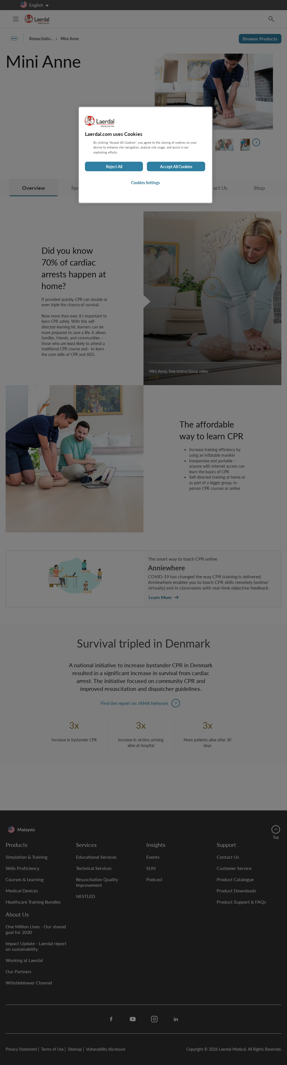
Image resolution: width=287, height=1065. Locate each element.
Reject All (114, 166)
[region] (145, 154)
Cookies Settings (145, 182)
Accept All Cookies (176, 166)
